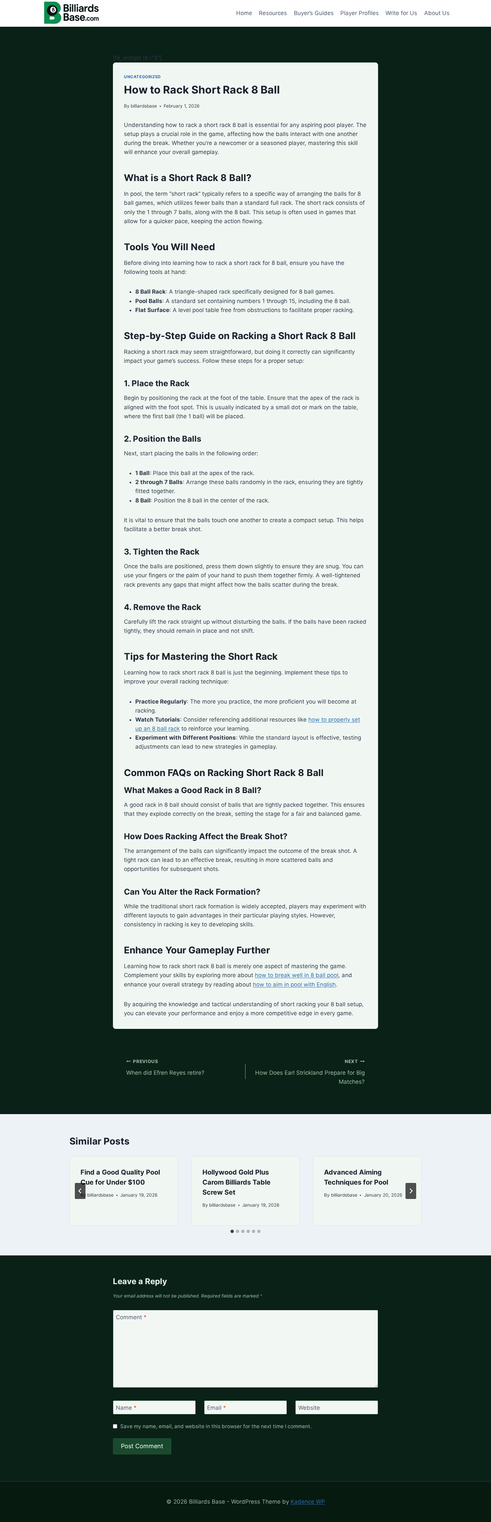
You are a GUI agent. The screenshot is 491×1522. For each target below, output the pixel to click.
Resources (273, 13)
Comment (131, 1317)
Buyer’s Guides (314, 13)
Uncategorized (142, 76)
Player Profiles (359, 13)
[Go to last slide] (80, 1191)
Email (216, 1407)
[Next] (410, 1191)
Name (126, 1407)
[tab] (232, 1231)
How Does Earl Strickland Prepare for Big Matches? (310, 1072)
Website (309, 1407)
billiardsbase (144, 106)
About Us (437, 13)
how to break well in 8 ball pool (296, 975)
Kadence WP (308, 1501)
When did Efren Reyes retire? (165, 1067)
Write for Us (401, 13)
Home (244, 13)
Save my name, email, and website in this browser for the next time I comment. (216, 1426)
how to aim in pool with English (294, 984)
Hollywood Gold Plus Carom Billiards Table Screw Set (236, 1182)
